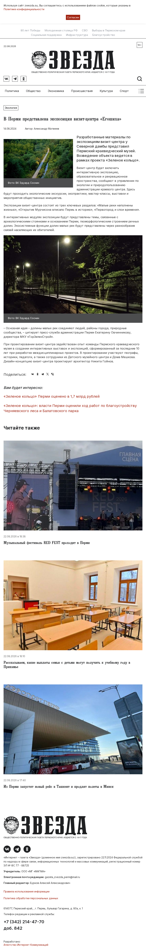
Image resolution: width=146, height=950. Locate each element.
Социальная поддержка (46, 35)
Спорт (124, 91)
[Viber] (52, 374)
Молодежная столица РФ (61, 30)
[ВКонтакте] (32, 374)
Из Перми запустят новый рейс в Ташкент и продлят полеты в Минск (59, 787)
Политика (12, 91)
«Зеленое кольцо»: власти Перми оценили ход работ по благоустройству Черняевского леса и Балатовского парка (70, 408)
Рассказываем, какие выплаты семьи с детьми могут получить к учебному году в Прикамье (67, 665)
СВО (85, 30)
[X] (47, 374)
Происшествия (82, 91)
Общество (33, 91)
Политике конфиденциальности (24, 9)
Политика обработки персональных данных (31, 898)
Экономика (56, 91)
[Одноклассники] (37, 374)
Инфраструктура (77, 35)
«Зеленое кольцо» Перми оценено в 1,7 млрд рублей (52, 396)
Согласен (73, 17)
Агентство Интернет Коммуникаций (26, 944)
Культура (106, 91)
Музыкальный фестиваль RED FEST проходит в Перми (47, 543)
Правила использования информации (26, 891)
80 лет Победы (30, 30)
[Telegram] (42, 374)
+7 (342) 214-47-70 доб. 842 (24, 925)
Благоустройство (103, 35)
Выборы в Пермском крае (108, 30)
